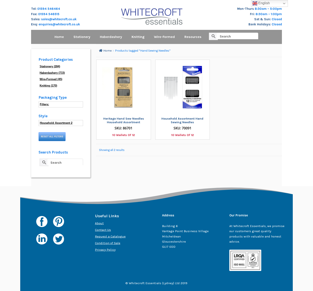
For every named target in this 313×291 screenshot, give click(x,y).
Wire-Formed (164, 37)
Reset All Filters (52, 136)
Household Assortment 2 (56, 123)
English (263, 3)
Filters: (44, 104)
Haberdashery (111, 37)
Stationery (81, 37)
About (99, 223)
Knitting (138, 37)
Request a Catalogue (110, 236)
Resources (192, 37)
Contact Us (103, 230)
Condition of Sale (107, 243)
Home (59, 37)
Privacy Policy (105, 250)
